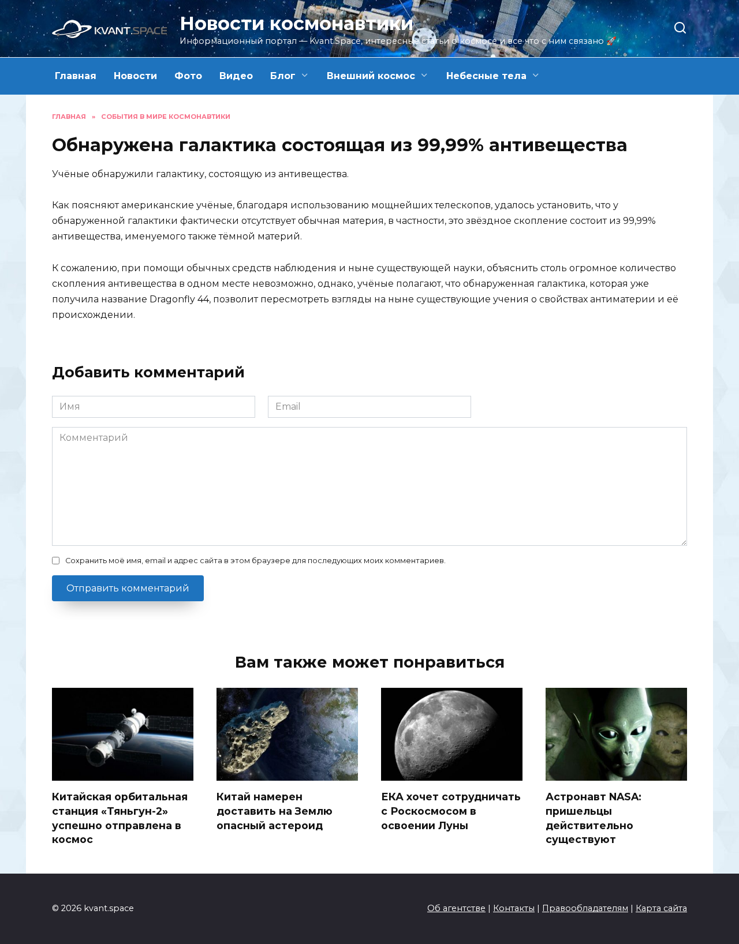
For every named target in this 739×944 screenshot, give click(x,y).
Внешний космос (371, 75)
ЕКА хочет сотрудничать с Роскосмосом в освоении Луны (451, 811)
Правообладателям (585, 908)
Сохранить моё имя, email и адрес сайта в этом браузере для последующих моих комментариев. (255, 560)
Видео (236, 75)
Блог (283, 75)
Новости (135, 75)
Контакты (514, 908)
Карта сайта (661, 908)
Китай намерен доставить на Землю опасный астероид (275, 811)
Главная (75, 75)
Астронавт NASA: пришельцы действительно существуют (593, 818)
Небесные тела (486, 75)
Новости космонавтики (296, 23)
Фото (188, 75)
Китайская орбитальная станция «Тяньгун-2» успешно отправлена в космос (120, 818)
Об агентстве (456, 908)
